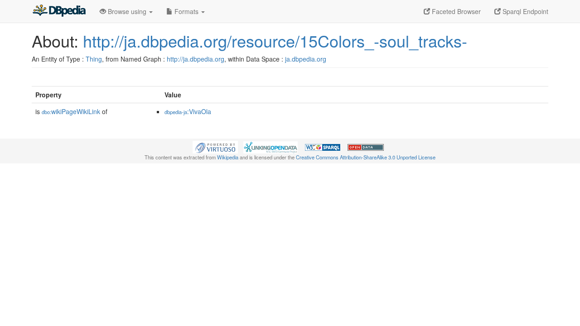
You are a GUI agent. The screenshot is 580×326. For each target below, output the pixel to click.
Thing (94, 58)
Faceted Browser (455, 11)
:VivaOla (187, 111)
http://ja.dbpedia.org (195, 58)
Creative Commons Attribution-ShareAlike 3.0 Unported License (365, 157)
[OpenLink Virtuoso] (215, 146)
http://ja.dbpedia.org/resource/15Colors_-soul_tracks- (275, 40)
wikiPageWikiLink (71, 111)
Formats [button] (186, 11)
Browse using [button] (127, 11)
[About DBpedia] (59, 11)
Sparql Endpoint (524, 11)
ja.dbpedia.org (305, 58)
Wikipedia (227, 157)
